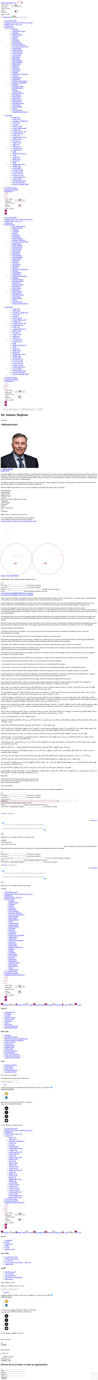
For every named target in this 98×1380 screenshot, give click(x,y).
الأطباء (14, 21)
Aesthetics (15, 29)
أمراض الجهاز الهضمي (19, 137)
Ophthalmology (17, 77)
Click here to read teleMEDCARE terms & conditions (17, 593)
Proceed (4, 1344)
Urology (14, 108)
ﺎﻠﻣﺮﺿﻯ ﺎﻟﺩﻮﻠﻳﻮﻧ (10, 1249)
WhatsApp (58, 1005)
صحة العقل (15, 144)
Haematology (16, 58)
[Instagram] (6, 1118)
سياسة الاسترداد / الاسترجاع (13, 1277)
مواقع (15, 188)
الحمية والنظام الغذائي (19, 128)
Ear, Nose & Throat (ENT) (20, 46)
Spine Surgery (16, 105)
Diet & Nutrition (17, 43)
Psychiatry (11, 957)
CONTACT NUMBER (5, 799)
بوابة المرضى (9, 1260)
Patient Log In (9, 1044)
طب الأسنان (16, 122)
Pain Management (17, 88)
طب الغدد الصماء (17, 133)
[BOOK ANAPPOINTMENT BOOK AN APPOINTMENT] (32, 574)
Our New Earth (9, 1019)
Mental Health (16, 64)
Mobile (3, 589)
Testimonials (8, 1021)
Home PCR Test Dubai (12, 1054)
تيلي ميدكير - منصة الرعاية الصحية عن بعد (18, 1262)
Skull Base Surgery (18, 103)
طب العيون (15, 157)
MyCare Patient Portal (11, 1026)
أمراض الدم (16, 141)
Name (3, 1370)
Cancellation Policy (10, 1072)
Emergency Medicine (18, 45)
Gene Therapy (16, 55)
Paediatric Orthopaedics (19, 83)
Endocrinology (16, 48)
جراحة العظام (16, 159)
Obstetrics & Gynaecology (20, 74)
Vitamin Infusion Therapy (12, 1057)
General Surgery (17, 53)
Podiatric (11, 950)
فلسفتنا (15, 189)
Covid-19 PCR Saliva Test (13, 1056)
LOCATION (5, 806)
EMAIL (4, 1372)
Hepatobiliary (16, 57)
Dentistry (15, 38)
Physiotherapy (16, 95)
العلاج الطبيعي (16, 168)
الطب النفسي (12, 1186)
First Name (5, 585)
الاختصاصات (8, 1240)
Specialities (8, 1014)
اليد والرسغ (15, 161)
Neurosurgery (16, 69)
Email (3, 591)
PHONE (4, 1374)
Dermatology (16, 41)
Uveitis (34, 521)
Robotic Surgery (17, 100)
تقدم (9, 1360)
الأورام (14, 155)
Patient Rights (9, 1066)
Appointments (40, 1005)
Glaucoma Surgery (7, 521)
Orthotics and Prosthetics (19, 81)
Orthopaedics (16, 79)
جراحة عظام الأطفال (19, 164)
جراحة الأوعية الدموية (19, 182)
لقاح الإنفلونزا (9, 1264)
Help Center (8, 1024)
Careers (7, 1022)
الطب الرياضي (16, 179)
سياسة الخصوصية (10, 1275)
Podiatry (14, 89)
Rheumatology (16, 101)
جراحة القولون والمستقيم (20, 121)
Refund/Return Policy (11, 1070)
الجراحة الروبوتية (17, 173)
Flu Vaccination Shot (11, 1050)
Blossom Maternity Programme (14, 1040)
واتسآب (30, 1005)
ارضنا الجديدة (9, 1244)
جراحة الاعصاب (17, 150)
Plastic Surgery (16, 96)
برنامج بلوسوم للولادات (12, 1258)
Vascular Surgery (17, 110)
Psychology (12, 952)
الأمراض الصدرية (17, 171)
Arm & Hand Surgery (18, 31)
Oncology (15, 76)
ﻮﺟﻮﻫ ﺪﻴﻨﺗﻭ (15, 316)
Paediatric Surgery (17, 86)
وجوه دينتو (15, 124)
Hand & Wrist (12, 945)
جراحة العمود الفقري (18, 177)
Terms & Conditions (11, 1065)
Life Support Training (11, 1037)
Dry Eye (20, 521)
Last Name (5, 587)
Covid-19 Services (10, 1042)
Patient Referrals (10, 1045)
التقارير (66, 1005)
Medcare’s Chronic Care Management (16, 1038)
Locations (8, 1015)
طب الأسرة (16, 135)
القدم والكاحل (12, 1175)
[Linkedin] (6, 1109)
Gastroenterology (17, 52)
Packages (6, 1005)
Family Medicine (17, 50)
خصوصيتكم (94, 820)
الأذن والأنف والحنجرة (19, 132)
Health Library (9, 1049)
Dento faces (15, 40)
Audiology (15, 33)
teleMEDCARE (9, 1047)
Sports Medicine (17, 107)
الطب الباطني (16, 142)
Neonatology (16, 71)
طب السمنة (16, 117)
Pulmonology (16, 98)
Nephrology (16, 65)
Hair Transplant (17, 60)
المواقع (7, 1242)
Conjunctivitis (27, 521)
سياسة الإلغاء (9, 1279)
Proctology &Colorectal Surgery (18, 92)
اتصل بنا (7, 1247)
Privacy (5, 813)
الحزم (79, 1005)
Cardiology (15, 36)
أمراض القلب (16, 119)
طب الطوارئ (16, 130)
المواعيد (14, 892)
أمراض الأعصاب (17, 148)
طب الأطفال (16, 166)
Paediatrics (15, 84)
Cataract (15, 521)
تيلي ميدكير (18, 24)
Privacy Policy (9, 1068)
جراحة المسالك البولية (19, 180)
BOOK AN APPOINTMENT (10, 576)
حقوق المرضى (9, 1273)
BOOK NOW (5, 471)
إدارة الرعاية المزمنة (11, 1257)
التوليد (14, 151)
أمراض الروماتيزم (17, 175)
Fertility (10, 921)
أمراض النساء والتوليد (19, 153)
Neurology (15, 67)
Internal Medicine (17, 62)
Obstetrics (15, 72)
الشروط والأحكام (10, 1272)
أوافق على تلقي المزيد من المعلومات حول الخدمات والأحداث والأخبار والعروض (26, 1295)
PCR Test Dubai (10, 1052)
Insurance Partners (10, 1017)
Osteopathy (11, 942)
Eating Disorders (13, 916)
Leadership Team (10, 1012)
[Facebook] (6, 1113)
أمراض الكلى (16, 146)
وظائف (7, 1245)
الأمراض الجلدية (17, 126)
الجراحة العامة (16, 139)
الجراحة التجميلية (17, 170)
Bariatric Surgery (17, 34)
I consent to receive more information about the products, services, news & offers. (25, 1087)
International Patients (11, 1027)
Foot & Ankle (12, 944)
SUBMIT (4, 1378)
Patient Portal (21, 1005)
